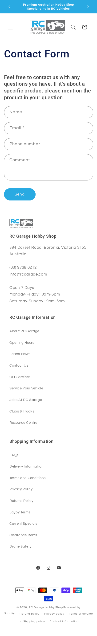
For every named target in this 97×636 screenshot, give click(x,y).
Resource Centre (23, 422)
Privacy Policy (20, 489)
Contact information (64, 621)
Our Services (20, 377)
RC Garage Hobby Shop (46, 607)
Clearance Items (23, 535)
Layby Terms (19, 512)
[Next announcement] (88, 6)
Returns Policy (21, 501)
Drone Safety (20, 546)
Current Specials (23, 523)
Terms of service (81, 613)
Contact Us (18, 365)
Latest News (19, 354)
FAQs (14, 455)
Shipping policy (34, 621)
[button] (10, 27)
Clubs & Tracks (21, 411)
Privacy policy (54, 613)
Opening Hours (21, 342)
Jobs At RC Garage (25, 400)
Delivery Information (26, 466)
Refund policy (29, 613)
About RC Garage (24, 331)
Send (20, 194)
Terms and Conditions (27, 478)
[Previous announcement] (9, 6)
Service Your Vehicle (26, 388)
